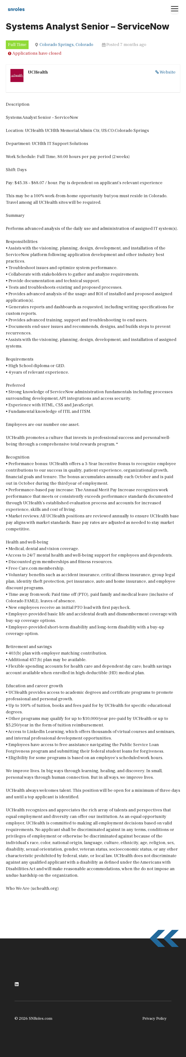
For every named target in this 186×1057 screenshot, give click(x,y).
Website (168, 72)
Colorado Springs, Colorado (66, 44)
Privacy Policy (154, 1018)
